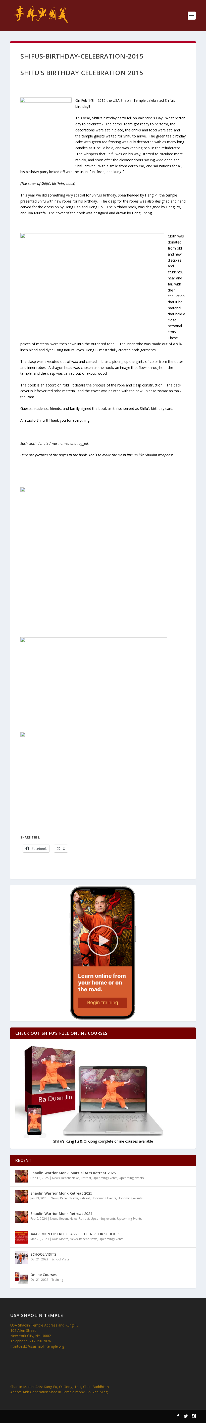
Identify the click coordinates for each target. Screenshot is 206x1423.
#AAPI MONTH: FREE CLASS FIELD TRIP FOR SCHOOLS (75, 1234)
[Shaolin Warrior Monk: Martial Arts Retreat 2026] (21, 1176)
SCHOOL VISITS (43, 1254)
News (56, 1178)
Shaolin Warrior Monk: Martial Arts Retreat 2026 (73, 1172)
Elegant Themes (42, 1416)
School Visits (60, 1259)
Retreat (86, 1178)
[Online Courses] (21, 1278)
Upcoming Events (105, 1178)
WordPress (85, 1416)
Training (57, 1280)
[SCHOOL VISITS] (21, 1257)
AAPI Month (60, 1239)
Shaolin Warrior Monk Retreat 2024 (61, 1213)
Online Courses (43, 1274)
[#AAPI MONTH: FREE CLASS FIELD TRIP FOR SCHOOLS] (21, 1237)
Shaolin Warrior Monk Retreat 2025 (61, 1193)
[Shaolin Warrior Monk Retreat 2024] (21, 1217)
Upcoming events (131, 1178)
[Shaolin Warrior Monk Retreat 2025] (21, 1196)
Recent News (70, 1178)
